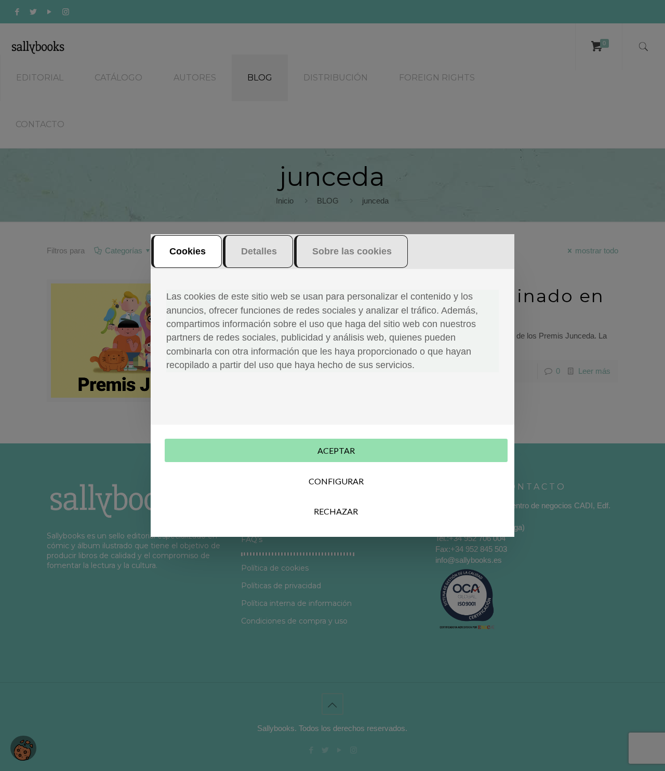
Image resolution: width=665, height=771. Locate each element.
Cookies (187, 251)
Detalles (259, 251)
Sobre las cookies (352, 251)
